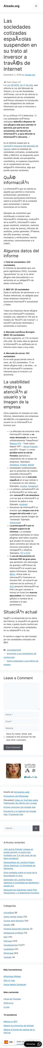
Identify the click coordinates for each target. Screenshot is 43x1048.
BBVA (12, 574)
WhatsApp (8, 953)
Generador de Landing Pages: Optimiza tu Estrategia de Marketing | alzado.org (21, 883)
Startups (8, 941)
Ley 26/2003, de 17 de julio (20, 85)
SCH (12, 586)
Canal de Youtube (12, 999)
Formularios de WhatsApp (16, 796)
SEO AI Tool (9, 980)
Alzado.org (11, 6)
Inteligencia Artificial (13, 933)
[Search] (36, 828)
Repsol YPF (15, 443)
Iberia (30, 465)
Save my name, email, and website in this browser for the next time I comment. (21, 737)
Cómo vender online (13, 916)
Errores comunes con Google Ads (20, 807)
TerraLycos (15, 522)
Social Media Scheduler (15, 984)
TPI (21, 553)
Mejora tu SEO (10, 1021)
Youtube (8, 957)
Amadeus (14, 465)
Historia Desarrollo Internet (16, 929)
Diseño (7, 925)
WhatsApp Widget (12, 976)
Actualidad (9, 912)
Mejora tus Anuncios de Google (19, 1025)
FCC (28, 553)
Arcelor (23, 465)
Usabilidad (9, 949)
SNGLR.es (8, 1003)
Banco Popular (30, 446)
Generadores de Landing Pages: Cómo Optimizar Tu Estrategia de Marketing (19, 865)
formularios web (21, 792)
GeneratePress (21, 1044)
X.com (7, 1007)
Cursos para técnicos (14, 921)
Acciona (23, 504)
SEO (6, 937)
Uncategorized (14, 650)
